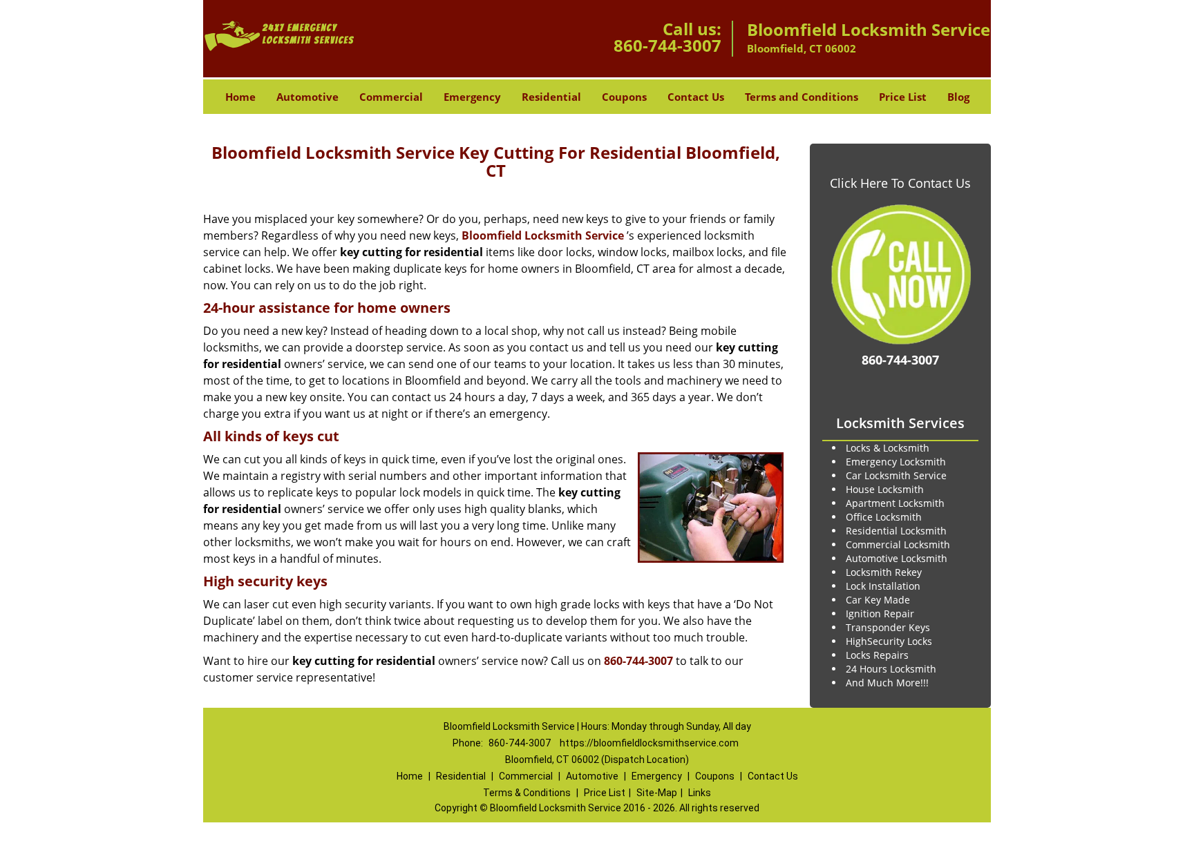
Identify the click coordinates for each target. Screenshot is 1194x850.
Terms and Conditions (801, 97)
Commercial (391, 97)
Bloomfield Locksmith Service (543, 235)
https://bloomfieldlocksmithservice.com (649, 742)
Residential (551, 97)
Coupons (624, 97)
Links (699, 792)
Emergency (472, 97)
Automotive (307, 97)
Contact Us (695, 97)
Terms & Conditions (527, 792)
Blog (958, 97)
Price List (903, 97)
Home (240, 97)
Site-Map (656, 792)
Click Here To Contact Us (900, 183)
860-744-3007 (667, 45)
